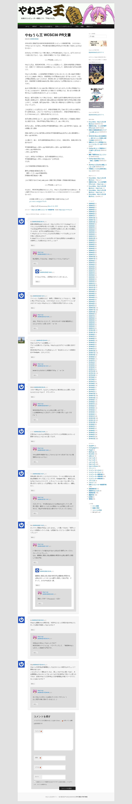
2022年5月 (92, 277)
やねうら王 (34, 210)
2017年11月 (92, 373)
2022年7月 (92, 273)
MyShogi (91, 452)
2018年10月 (92, 355)
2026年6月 (92, 207)
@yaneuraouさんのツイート (96, 52)
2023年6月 (92, 265)
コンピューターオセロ (95, 470)
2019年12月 (92, 330)
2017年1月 (92, 391)
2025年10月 (92, 222)
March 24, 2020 (53, 206)
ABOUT (34, 26)
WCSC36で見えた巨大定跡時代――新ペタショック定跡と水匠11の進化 (97, 138)
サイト (37, 776)
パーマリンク (68, 210)
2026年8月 (92, 203)
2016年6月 (92, 406)
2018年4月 (92, 367)
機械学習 (91, 495)
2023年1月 (92, 271)
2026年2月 (92, 214)
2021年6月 (92, 295)
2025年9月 (92, 224)
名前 (38, 757)
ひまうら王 (92, 458)
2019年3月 (92, 344)
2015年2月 (92, 434)
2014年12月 (92, 438)
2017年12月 (92, 371)
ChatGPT (91, 446)
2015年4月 (92, 430)
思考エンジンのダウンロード (63, 26)
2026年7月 (92, 205)
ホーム (27, 26)
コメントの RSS (97, 510)
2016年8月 (92, 402)
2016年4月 (92, 410)
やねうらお (62, 210)
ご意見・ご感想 (79, 26)
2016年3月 (92, 412)
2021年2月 (92, 304)
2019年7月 (92, 336)
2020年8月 (92, 314)
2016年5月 (92, 408)
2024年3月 (92, 250)
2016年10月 (92, 398)
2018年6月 (92, 363)
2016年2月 (92, 414)
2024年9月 (92, 240)
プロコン (91, 482)
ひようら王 (92, 460)
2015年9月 (92, 424)
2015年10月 (92, 422)
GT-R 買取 (78, 797)
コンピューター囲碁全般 (96, 474)
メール (38, 767)
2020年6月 (92, 318)
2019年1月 (92, 349)
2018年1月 (92, 369)
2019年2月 (92, 346)
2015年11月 (92, 420)
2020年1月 (92, 328)
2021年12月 (92, 285)
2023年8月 (92, 261)
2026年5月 (92, 209)
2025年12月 (92, 218)
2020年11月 (92, 310)
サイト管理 (95, 506)
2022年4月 (92, 279)
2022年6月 (92, 275)
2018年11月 (92, 353)
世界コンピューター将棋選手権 (46, 210)
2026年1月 (92, 216)
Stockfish (91, 454)
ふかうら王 (92, 462)
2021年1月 (92, 306)
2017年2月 (92, 389)
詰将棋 (91, 497)
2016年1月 (92, 416)
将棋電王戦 (92, 493)
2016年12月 (92, 393)
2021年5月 (92, 297)
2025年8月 (92, 226)
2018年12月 (92, 351)
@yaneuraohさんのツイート (96, 114)
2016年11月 (92, 395)
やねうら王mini (93, 466)
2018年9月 (92, 357)
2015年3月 (92, 432)
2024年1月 (92, 254)
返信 (33, 245)
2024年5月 (92, 246)
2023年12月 (92, 256)
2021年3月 (92, 301)
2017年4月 (92, 387)
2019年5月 (92, 340)
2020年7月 (92, 316)
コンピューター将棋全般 (96, 476)
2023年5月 (92, 267)
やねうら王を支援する (46, 26)
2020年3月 (92, 324)
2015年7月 (92, 426)
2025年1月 (92, 236)
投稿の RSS (95, 508)
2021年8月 (92, 293)
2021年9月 (92, 291)
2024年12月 (92, 238)
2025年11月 (92, 220)
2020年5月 (92, 320)
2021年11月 (92, 287)
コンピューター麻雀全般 (96, 478)
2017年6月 (92, 383)
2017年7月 (92, 381)
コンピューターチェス (95, 472)
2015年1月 (92, 436)
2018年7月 (92, 361)
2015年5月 (92, 428)
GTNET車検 (84, 797)
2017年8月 (92, 379)
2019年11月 (92, 332)
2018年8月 (92, 359)
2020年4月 (92, 322)
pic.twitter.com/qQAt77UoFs (37, 201)
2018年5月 (92, 365)
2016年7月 (92, 404)
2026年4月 (92, 211)
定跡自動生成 (92, 489)
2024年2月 (92, 252)
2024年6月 (92, 244)
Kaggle (91, 450)
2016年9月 (92, 400)
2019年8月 (92, 334)
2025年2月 (92, 234)
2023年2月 (92, 269)
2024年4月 (92, 248)
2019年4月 (92, 342)
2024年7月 (92, 242)
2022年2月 (92, 281)
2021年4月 (92, 299)
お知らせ (91, 456)
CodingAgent (93, 448)
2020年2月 (92, 326)
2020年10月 (92, 312)
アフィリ (91, 468)
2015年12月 (92, 418)
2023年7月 (92, 263)
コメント (38, 731)
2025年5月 (92, 232)
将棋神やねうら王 (94, 491)
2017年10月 (92, 375)
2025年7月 (92, 228)
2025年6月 (92, 230)
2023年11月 (92, 259)
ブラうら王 (92, 480)
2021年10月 (92, 289)
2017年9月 (92, 377)
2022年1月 (92, 283)
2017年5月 (92, 385)
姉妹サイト (90, 26)
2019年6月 (92, 338)
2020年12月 (92, 308)
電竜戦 (91, 499)
